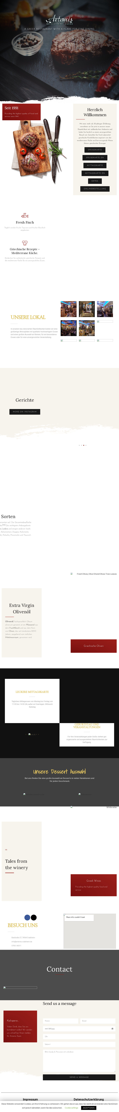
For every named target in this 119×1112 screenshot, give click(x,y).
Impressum (30, 1099)
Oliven (11, 631)
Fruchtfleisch (14, 628)
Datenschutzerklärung (89, 1099)
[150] (3, 525)
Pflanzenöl (30, 625)
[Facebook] (27, 917)
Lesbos (5, 529)
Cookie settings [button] (71, 1108)
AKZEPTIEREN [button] (88, 1108)
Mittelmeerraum (11, 637)
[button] (94, 150)
